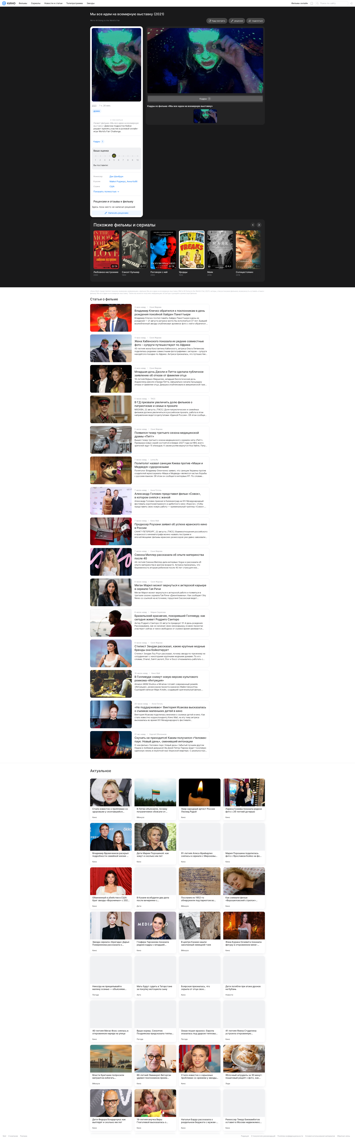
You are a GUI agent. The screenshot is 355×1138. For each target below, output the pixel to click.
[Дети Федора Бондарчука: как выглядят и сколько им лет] (111, 1110)
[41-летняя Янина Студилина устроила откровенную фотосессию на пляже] (244, 1021)
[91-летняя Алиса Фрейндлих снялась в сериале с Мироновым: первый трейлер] (199, 844)
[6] (119, 160)
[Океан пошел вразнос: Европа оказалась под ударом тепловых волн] (199, 1021)
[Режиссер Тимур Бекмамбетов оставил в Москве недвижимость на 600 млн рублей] (244, 1110)
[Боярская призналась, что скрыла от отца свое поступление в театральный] (199, 977)
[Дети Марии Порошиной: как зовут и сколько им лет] (155, 844)
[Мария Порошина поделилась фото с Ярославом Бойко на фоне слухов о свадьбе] (244, 844)
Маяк (210, 272)
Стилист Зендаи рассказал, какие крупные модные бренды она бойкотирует (170, 648)
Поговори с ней (159, 272)
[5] (114, 160)
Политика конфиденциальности (290, 1136)
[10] (137, 160)
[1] (96, 160)
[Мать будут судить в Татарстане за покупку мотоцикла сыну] (155, 977)
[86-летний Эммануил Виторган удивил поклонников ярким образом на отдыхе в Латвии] (155, 1065)
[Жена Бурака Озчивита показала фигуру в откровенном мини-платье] (244, 932)
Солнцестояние (244, 272)
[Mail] (4, 3)
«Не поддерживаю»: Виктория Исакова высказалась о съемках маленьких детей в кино (170, 709)
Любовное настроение (105, 272)
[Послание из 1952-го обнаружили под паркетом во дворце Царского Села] (199, 888)
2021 (94, 105)
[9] (133, 160)
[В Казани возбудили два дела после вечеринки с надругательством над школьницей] (155, 888)
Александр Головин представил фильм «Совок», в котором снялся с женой (168, 495)
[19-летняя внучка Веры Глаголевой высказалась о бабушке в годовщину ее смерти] (155, 1110)
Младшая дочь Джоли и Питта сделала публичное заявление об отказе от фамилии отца (169, 373)
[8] (128, 160)
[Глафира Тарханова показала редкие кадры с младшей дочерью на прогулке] (155, 932)
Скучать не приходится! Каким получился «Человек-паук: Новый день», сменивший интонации (171, 739)
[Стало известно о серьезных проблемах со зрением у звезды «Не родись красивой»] (199, 1065)
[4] (110, 160)
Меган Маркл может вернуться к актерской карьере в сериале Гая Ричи (170, 587)
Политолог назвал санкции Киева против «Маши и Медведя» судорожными (169, 465)
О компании (13, 1136)
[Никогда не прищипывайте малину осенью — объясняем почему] (111, 977)
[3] (105, 160)
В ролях (96, 181)
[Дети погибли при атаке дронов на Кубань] (244, 977)
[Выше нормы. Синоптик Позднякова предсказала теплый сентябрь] (155, 1021)
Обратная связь (343, 1136)
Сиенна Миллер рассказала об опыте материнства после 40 (169, 556)
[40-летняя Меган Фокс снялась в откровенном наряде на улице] (111, 1021)
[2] (101, 160)
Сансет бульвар (130, 272)
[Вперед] (259, 224)
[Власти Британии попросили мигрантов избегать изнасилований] (111, 1065)
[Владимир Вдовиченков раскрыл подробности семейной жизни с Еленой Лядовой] (111, 844)
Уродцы (183, 272)
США (112, 186)
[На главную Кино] (10, 3)
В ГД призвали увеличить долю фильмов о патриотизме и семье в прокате (163, 404)
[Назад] (252, 224)
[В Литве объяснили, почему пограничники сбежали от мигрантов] (155, 799)
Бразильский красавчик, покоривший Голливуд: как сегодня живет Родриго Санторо (170, 617)
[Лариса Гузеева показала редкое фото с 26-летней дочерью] (244, 799)
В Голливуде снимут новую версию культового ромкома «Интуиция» (166, 678)
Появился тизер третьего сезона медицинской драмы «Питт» (167, 434)
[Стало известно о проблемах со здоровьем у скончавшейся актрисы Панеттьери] (111, 799)
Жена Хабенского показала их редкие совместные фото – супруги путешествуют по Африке (169, 343)
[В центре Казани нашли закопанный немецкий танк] (199, 932)
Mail (4, 1136)
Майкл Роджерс (118, 181)
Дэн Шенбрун (116, 176)
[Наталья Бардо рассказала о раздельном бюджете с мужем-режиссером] (199, 1110)
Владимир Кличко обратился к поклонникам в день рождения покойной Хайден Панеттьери (170, 312)
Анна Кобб (132, 181)
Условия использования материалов (320, 1136)
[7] (124, 160)
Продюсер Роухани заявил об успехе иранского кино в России (171, 526)
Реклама (23, 1136)
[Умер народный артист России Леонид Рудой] (199, 799)
